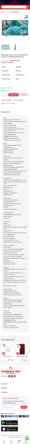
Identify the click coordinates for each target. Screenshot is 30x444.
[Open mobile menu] (1, 2)
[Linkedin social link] (11, 103)
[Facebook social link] (6, 103)
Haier (22, 358)
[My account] (28, 2)
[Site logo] (15, 2)
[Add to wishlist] (11, 345)
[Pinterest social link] (10, 103)
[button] (2, 28)
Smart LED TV (15, 12)
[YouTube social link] (15, 376)
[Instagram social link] (12, 376)
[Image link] (10, 370)
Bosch (7, 358)
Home (2, 12)
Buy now (24, 94)
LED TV (8, 12)
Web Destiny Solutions (15, 437)
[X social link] (8, 103)
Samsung (7, 90)
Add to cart (13, 94)
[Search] (27, 7)
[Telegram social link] (13, 103)
